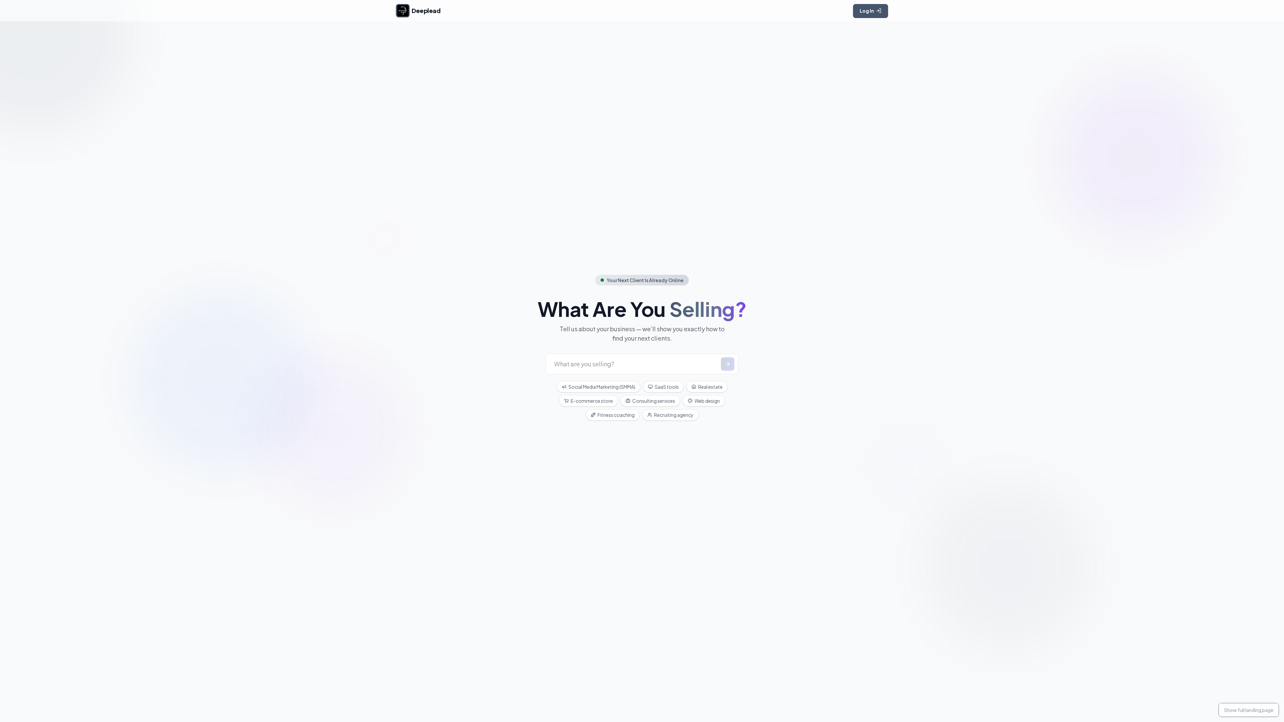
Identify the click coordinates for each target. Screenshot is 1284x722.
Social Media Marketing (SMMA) (601, 387)
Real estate (710, 387)
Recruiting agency (673, 415)
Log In (867, 11)
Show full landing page (1248, 710)
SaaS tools (667, 387)
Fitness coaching (616, 415)
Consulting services (653, 401)
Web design (707, 401)
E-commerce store (592, 401)
